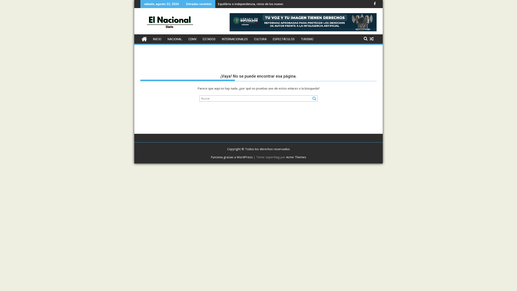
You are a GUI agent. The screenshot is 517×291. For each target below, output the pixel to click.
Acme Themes (296, 157)
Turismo (307, 39)
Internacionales (235, 39)
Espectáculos (284, 39)
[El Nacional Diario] (144, 38)
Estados (209, 39)
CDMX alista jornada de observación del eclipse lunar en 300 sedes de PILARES (272, 4)
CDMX (192, 39)
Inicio (157, 39)
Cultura (260, 39)
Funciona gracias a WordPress (232, 157)
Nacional (175, 39)
